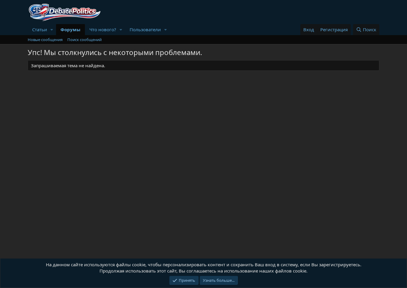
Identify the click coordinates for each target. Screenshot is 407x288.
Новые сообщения (45, 39)
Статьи (39, 29)
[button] (52, 29)
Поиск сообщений (84, 39)
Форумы (70, 29)
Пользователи (145, 29)
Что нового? (102, 29)
